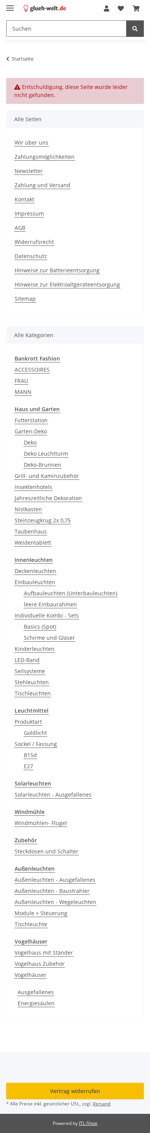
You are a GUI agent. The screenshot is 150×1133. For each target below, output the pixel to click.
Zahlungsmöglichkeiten (45, 156)
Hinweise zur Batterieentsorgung (57, 270)
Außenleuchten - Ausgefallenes (55, 879)
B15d (30, 755)
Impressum (29, 213)
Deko (30, 442)
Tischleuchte (31, 924)
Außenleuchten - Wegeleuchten (55, 902)
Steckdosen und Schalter (46, 851)
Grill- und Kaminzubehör (47, 475)
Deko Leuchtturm (46, 453)
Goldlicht (35, 732)
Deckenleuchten (35, 571)
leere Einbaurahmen (50, 604)
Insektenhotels (33, 487)
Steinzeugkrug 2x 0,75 (43, 520)
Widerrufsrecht (34, 241)
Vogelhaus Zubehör (40, 963)
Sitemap (25, 298)
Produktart (28, 721)
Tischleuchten (33, 693)
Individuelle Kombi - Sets (47, 615)
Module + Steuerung (41, 913)
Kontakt (24, 199)
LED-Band (27, 660)
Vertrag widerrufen (75, 1091)
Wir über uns (31, 142)
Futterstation (31, 420)
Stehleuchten (32, 682)
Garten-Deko (31, 431)
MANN (23, 391)
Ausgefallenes (36, 992)
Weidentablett (33, 542)
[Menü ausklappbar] (10, 5)
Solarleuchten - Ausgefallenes (53, 794)
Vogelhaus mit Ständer (44, 952)
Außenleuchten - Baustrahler (52, 890)
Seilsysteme (30, 671)
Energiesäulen (36, 1003)
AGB (20, 227)
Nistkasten (28, 509)
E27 (28, 766)
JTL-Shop (88, 1123)
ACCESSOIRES (32, 369)
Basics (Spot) (40, 626)
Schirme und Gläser (49, 637)
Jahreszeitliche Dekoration (48, 498)
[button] (106, 8)
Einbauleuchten (35, 582)
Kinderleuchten (35, 648)
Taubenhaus (31, 531)
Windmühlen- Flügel (41, 823)
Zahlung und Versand (42, 185)
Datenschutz (31, 256)
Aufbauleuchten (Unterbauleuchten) (70, 593)
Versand (101, 1103)
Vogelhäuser (31, 974)
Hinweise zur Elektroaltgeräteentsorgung (67, 284)
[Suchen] (135, 28)
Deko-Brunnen (42, 464)
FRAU (21, 380)
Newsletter (29, 171)
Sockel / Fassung (36, 744)
